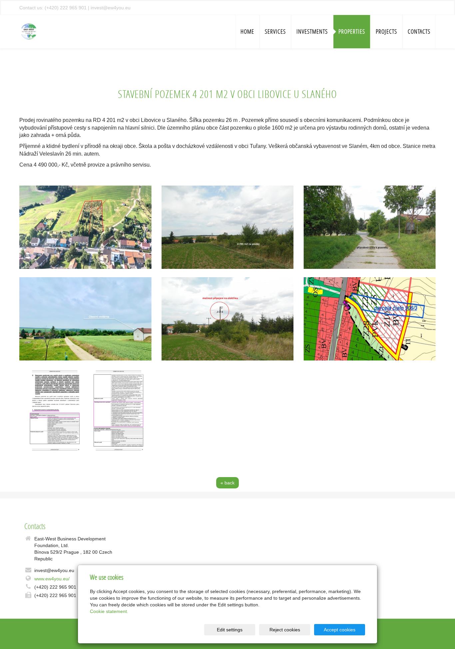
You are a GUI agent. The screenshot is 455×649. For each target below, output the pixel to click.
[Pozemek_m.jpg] (228, 227)
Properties (351, 31)
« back (227, 482)
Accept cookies (339, 629)
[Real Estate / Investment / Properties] (29, 31)
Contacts (419, 31)
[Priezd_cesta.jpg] (369, 227)
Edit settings (229, 629)
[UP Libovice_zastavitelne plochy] (85, 410)
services (275, 31)
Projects (386, 31)
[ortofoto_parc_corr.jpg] (85, 227)
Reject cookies (284, 629)
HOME (247, 31)
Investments (312, 31)
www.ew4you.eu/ (52, 578)
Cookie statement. (109, 611)
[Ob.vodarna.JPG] (85, 318)
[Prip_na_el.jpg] (228, 318)
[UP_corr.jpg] (369, 318)
